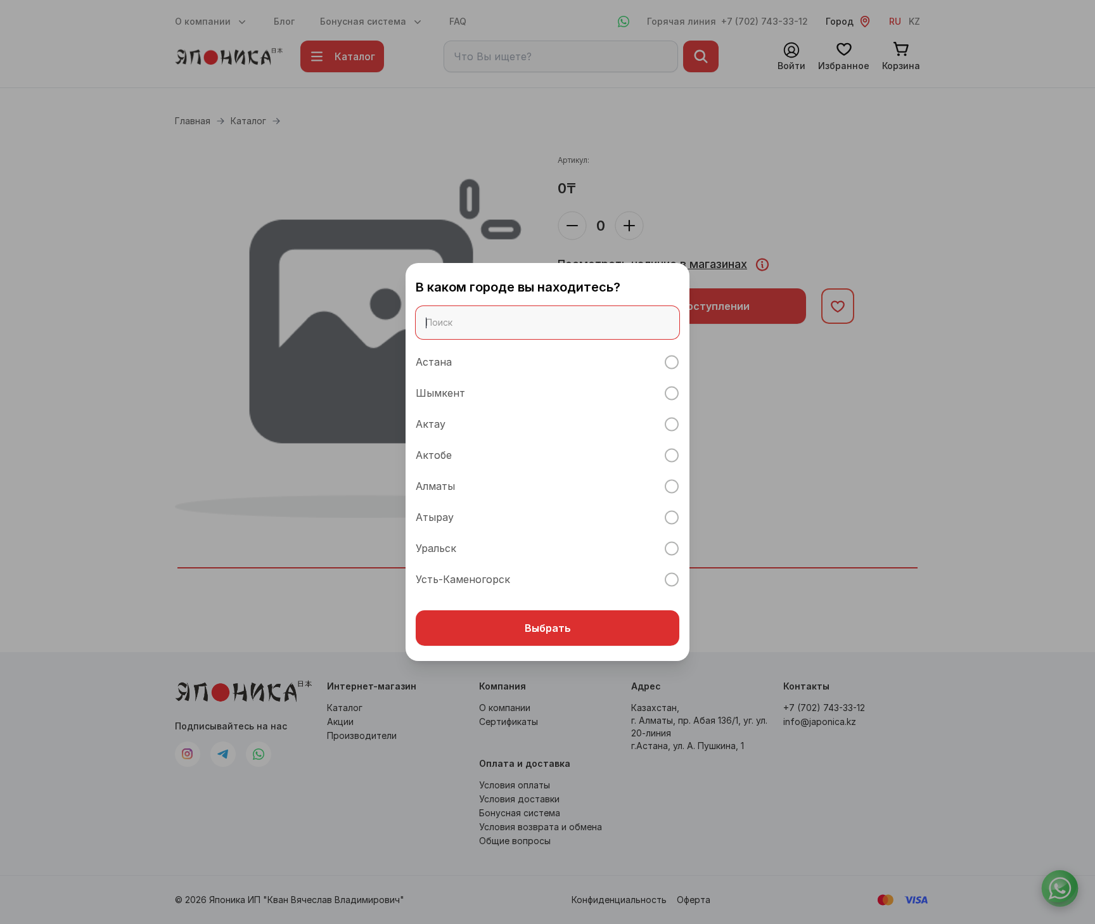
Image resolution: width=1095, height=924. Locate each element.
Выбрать (548, 628)
